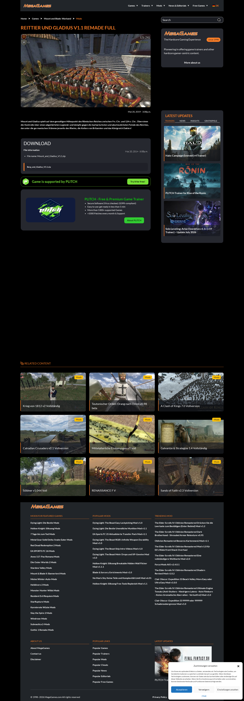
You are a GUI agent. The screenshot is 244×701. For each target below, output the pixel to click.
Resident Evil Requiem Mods (44, 596)
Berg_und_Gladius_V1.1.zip (39, 167)
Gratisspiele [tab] (210, 121)
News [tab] (182, 121)
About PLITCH (134, 220)
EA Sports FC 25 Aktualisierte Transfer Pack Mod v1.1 (120, 534)
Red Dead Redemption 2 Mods (45, 545)
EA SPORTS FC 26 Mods (42, 551)
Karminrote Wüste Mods (42, 607)
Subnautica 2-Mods (40, 624)
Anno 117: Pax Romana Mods (44, 556)
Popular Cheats (100, 665)
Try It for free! (137, 181)
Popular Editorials (101, 676)
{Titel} (204, 696)
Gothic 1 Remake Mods (42, 629)
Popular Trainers (101, 653)
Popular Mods (100, 659)
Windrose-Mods (38, 618)
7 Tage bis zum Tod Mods (42, 534)
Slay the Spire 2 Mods (41, 613)
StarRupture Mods (39, 601)
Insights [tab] (194, 121)
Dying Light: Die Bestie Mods (44, 522)
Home (24, 18)
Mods (79, 18)
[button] (238, 665)
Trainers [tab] (169, 121)
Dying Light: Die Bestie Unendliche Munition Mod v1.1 (120, 528)
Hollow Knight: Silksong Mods (45, 528)
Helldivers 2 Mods (39, 584)
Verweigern (204, 689)
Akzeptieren (181, 689)
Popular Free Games (103, 681)
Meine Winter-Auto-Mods (43, 579)
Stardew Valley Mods (41, 567)
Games (35, 18)
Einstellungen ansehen (227, 689)
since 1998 (213, 39)
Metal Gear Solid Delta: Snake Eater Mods (51, 539)
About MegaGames (40, 648)
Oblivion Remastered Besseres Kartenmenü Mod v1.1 (182, 540)
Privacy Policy (159, 697)
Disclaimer (35, 659)
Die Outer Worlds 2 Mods (43, 562)
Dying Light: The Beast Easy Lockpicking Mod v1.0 (117, 522)
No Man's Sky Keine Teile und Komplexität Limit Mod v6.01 (122, 578)
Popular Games (100, 648)
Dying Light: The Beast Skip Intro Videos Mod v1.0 (117, 548)
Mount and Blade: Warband (57, 18)
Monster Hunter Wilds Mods (44, 590)
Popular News (100, 670)
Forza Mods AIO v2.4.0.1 (167, 564)
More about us (192, 62)
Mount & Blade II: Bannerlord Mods (48, 573)
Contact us (35, 653)
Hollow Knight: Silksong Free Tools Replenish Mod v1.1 (120, 583)
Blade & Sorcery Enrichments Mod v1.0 (112, 572)
